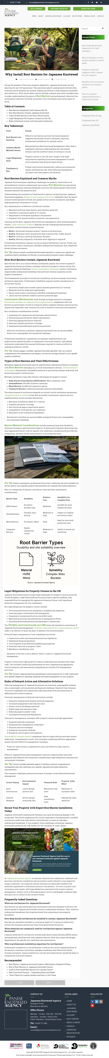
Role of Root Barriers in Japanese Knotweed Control (31, 967)
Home (34, 16)
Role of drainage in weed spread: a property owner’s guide (93, 60)
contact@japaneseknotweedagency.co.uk (44, 2)
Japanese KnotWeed (26, 79)
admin (47, 79)
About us (71, 1004)
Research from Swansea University (39, 197)
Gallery (66, 16)
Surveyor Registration (73, 1031)
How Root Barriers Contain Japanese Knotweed (29, 113)
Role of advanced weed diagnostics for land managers (92, 48)
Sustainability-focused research (18, 736)
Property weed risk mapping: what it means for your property (92, 72)
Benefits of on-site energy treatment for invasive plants (93, 84)
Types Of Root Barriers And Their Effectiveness (29, 116)
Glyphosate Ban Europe (92, 116)
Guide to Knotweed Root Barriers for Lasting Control (31, 970)
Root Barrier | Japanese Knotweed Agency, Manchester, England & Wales (40, 964)
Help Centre (77, 16)
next (50, 983)
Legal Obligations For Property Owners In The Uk (30, 118)
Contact (100, 16)
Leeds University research (23, 224)
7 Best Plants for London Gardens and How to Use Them (32, 975)
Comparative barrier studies (16, 395)
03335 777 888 (15, 2)
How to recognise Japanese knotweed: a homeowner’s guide (91, 96)
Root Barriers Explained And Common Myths (28, 110)
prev (20, 983)
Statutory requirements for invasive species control (56, 628)
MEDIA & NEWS (89, 16)
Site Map (71, 1037)
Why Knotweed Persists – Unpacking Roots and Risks (32, 972)
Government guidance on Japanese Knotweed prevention (29, 302)
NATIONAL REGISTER (59, 9)
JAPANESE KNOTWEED (53, 16)
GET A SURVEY (36, 9)
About (40, 16)
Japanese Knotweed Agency (19, 878)
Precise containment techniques (45, 269)
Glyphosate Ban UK (90, 120)
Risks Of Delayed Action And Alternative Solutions (30, 121)
